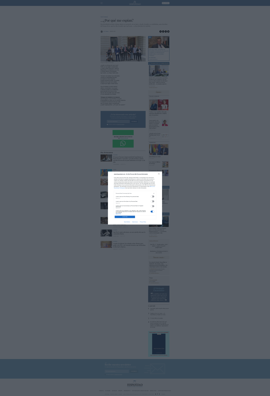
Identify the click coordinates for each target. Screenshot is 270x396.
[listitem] (135, 193)
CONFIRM (124, 216)
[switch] (152, 196)
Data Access (135, 221)
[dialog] (135, 198)
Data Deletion (127, 221)
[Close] (159, 174)
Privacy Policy (143, 221)
